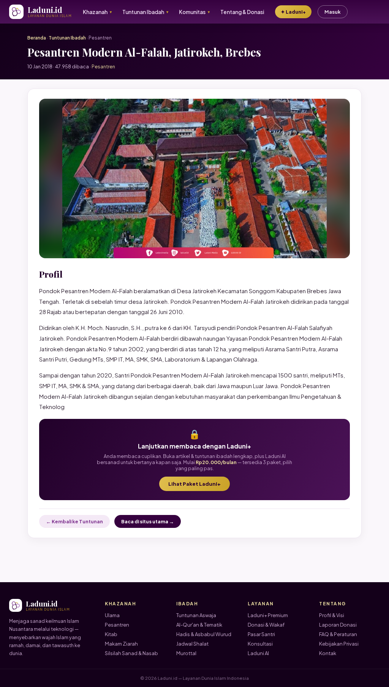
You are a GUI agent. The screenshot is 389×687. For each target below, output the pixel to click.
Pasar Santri (261, 634)
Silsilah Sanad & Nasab (131, 653)
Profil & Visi (331, 615)
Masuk (332, 12)
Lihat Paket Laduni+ (194, 484)
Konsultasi (260, 644)
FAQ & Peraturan (338, 634)
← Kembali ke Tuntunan (74, 521)
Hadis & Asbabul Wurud (203, 634)
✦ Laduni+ (293, 12)
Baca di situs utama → (147, 521)
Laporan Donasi (338, 625)
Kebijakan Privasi (339, 644)
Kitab (111, 634)
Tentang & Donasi (242, 12)
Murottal (186, 653)
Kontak (327, 653)
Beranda (36, 38)
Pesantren (117, 625)
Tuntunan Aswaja (196, 615)
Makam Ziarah (121, 644)
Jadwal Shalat (192, 644)
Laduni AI (258, 653)
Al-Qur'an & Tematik (199, 625)
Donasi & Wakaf (266, 625)
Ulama (112, 615)
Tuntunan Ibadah (67, 38)
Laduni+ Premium (268, 615)
